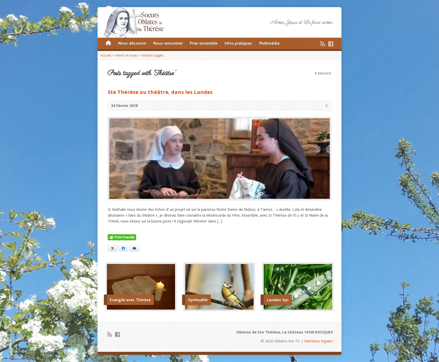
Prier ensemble (203, 43)
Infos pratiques (238, 43)
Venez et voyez (126, 55)
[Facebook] (330, 43)
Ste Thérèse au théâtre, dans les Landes (160, 91)
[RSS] (322, 43)
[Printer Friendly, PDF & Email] (122, 237)
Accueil (106, 55)
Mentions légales (318, 341)
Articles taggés (153, 55)
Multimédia (269, 43)
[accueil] (108, 43)
